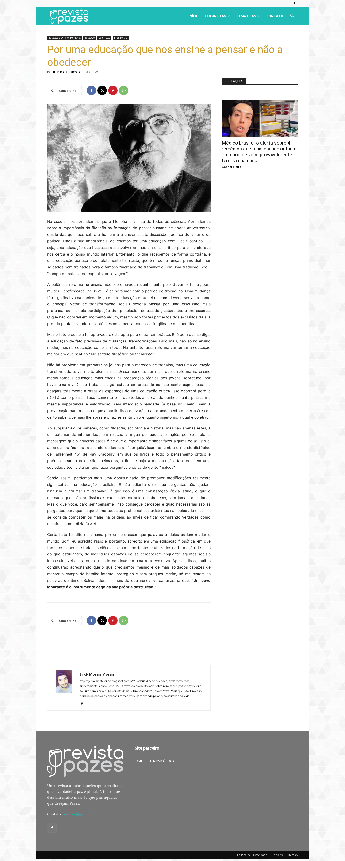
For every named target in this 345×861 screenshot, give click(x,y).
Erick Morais (120, 37)
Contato (274, 16)
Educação (90, 37)
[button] (292, 16)
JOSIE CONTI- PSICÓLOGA (154, 761)
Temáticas (246, 16)
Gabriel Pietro (231, 167)
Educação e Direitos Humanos (65, 37)
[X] (102, 90)
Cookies (277, 855)
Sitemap (292, 855)
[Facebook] (294, 3)
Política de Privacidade (252, 855)
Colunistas (215, 16)
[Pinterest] (113, 90)
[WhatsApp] (123, 90)
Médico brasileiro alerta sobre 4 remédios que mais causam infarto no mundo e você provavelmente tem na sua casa (259, 151)
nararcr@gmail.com (80, 814)
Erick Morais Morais (66, 71)
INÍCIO (193, 16)
